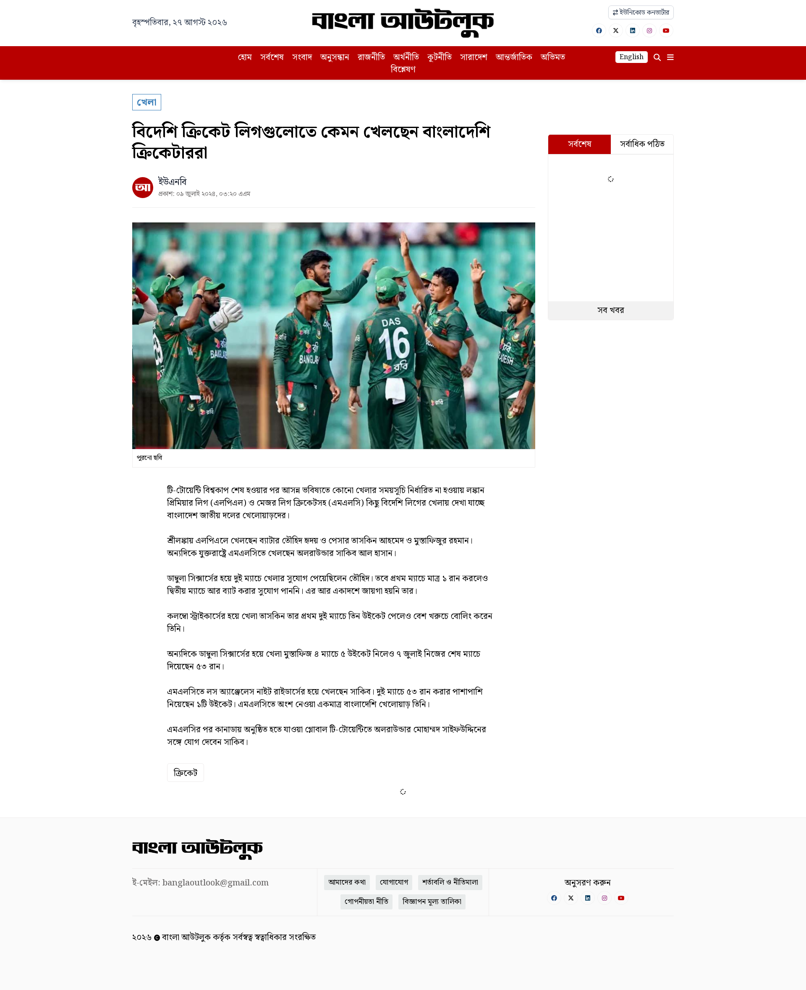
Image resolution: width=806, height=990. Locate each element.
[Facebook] (599, 30)
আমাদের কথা (347, 882)
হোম (245, 57)
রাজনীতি (371, 57)
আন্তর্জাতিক (514, 57)
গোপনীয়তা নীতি (366, 902)
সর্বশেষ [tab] (579, 144)
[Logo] (403, 23)
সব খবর (610, 310)
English (632, 57)
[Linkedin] (632, 30)
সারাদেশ (473, 57)
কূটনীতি (439, 57)
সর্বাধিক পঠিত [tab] (642, 144)
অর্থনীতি (406, 57)
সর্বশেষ (272, 57)
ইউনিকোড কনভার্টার (643, 13)
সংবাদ (302, 57)
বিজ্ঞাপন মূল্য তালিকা (432, 902)
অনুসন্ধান (334, 57)
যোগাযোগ (394, 882)
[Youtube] (666, 30)
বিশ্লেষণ (403, 69)
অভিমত (553, 57)
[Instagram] (649, 30)
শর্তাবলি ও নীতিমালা (450, 882)
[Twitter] (616, 30)
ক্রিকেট (185, 773)
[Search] (657, 57)
